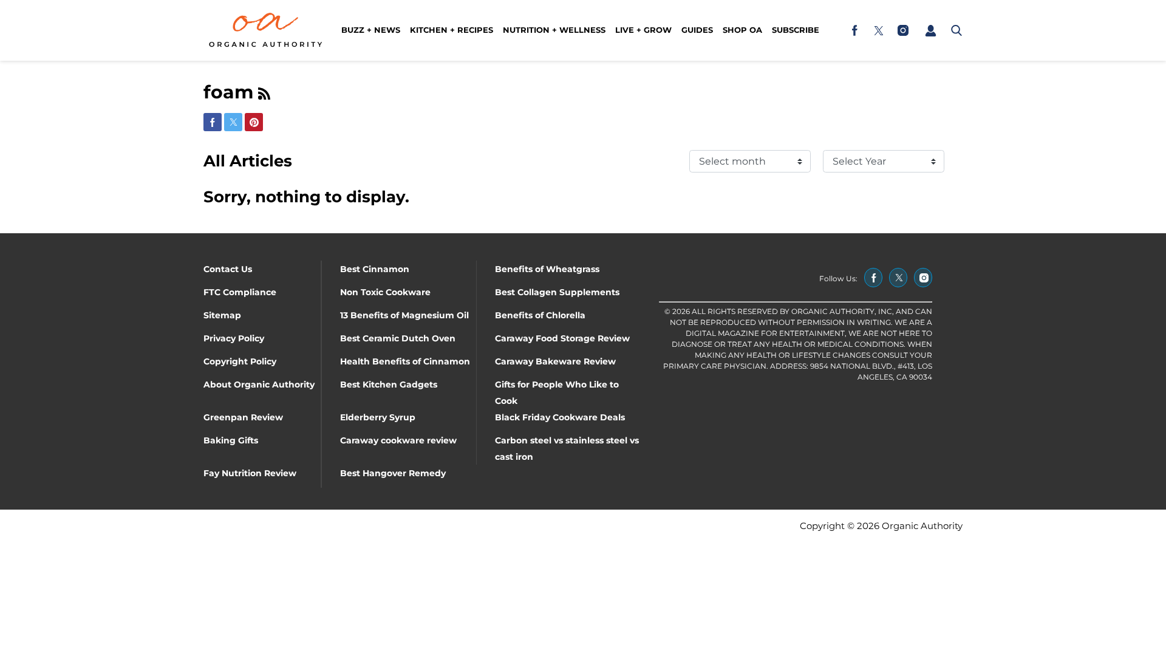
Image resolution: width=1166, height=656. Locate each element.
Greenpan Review (243, 417)
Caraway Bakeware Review (555, 361)
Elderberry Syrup (377, 417)
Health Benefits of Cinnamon (405, 361)
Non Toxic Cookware (385, 292)
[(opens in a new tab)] (854, 30)
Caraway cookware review (398, 440)
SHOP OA (742, 30)
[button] (930, 30)
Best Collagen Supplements (557, 292)
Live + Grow (643, 30)
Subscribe (795, 30)
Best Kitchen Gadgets (388, 384)
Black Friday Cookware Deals (560, 417)
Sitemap (222, 315)
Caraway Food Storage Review (562, 338)
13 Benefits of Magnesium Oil (404, 315)
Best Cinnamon (374, 269)
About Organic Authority (259, 384)
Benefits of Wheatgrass (547, 269)
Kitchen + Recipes (451, 30)
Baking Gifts (230, 440)
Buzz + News (370, 30)
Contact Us (227, 269)
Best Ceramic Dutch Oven (397, 338)
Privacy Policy (233, 338)
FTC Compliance (239, 292)
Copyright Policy (239, 361)
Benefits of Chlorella (540, 315)
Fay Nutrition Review (249, 473)
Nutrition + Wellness (554, 30)
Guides (697, 30)
